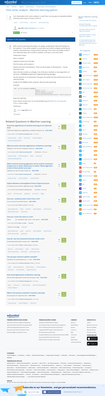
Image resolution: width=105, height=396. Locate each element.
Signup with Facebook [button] (53, 392)
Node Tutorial (84, 370)
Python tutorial (54, 367)
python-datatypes (37, 209)
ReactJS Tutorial (66, 372)
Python (20, 205)
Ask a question (77, 2)
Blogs (84, 2)
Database (85, 134)
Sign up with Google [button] (33, 392)
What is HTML (42, 363)
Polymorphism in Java (35, 365)
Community (74, 335)
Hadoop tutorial (61, 370)
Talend (84, 188)
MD (31, 152)
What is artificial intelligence (73, 370)
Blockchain (85, 142)
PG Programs (21, 355)
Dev (31, 189)
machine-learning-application (14, 140)
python (15, 22)
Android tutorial (77, 365)
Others (84, 180)
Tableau (84, 113)
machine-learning (24, 22)
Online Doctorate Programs (38, 355)
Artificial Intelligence (11, 355)
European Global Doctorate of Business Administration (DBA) (53, 335)
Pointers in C (59, 365)
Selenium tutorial (11, 363)
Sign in (80, 392)
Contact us (73, 330)
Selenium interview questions (23, 363)
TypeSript (85, 192)
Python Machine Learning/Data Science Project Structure (28, 183)
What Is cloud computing (39, 370)
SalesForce (85, 100)
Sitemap (73, 337)
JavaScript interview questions (75, 363)
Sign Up (96, 2)
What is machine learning (65, 367)
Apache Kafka (86, 197)
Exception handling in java (13, 372)
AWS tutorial (29, 370)
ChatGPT (84, 71)
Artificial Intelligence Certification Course (17, 332)
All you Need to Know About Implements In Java (37, 376)
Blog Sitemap (74, 339)
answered (19, 110)
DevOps (28, 355)
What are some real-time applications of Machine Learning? (29, 146)
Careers (89, 322)
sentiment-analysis (34, 178)
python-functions (47, 209)
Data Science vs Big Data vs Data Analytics (81, 372)
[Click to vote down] (7, 18)
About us (73, 322)
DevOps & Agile (86, 63)
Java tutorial (34, 363)
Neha (25, 223)
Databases (9, 357)
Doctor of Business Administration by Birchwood (51, 327)
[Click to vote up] (7, 16)
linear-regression (20, 269)
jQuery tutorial (10, 367)
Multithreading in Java (56, 372)
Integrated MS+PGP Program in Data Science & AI (51, 330)
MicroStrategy (86, 171)
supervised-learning (31, 269)
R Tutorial (28, 374)
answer (17, 32)
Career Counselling (87, 205)
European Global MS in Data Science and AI (49, 337)
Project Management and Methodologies (86, 355)
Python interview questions (43, 372)
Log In (90, 2)
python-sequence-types (13, 211)
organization (27, 193)
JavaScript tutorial (87, 365)
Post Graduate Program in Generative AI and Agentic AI (52, 325)
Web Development (87, 117)
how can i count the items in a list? (20, 217)
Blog (72, 332)
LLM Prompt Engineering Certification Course (18, 327)
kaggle (42, 193)
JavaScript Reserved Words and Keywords (50, 374)
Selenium (85, 105)
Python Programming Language (28, 372)
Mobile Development (88, 176)
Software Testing (87, 109)
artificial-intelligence (37, 138)
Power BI (84, 59)
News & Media (74, 325)
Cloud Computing (87, 84)
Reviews (73, 327)
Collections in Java (94, 370)
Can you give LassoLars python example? (22, 257)
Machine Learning (29, 28)
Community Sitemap (76, 342)
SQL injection (88, 367)
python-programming (43, 22)
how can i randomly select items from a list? (23, 199)
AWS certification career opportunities (15, 370)
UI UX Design (85, 121)
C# (83, 151)
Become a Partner (91, 330)
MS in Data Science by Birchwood (47, 332)
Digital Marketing (87, 146)
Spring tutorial (87, 363)
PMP (83, 92)
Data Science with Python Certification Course (18, 330)
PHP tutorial (63, 363)
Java (83, 125)
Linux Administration (88, 167)
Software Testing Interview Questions (15, 374)
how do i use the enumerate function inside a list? (26, 239)
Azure (84, 130)
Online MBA (64, 355)
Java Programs (35, 374)
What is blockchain (51, 370)
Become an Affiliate (91, 327)
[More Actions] (72, 32)
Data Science (85, 67)
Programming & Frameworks (53, 355)
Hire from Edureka (91, 332)
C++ (83, 155)
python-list (28, 209)
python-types (24, 211)
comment (24, 32)
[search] (22, 2)
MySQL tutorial (31, 367)
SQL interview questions (21, 367)
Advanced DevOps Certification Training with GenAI (19, 325)
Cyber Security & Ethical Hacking (88, 75)
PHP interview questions (12, 365)
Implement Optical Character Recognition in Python (16, 376)
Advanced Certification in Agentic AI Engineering (18, 322)
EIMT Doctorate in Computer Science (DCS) (49, 339)
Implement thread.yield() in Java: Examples (71, 374)
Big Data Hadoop (87, 138)
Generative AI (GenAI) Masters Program (48, 322)
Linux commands (67, 365)
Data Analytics (86, 79)
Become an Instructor (92, 325)
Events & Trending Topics (88, 209)
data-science (33, 22)
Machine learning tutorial (43, 367)
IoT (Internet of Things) (88, 159)
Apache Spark (86, 201)
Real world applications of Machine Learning (23, 275)
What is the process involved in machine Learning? (26, 293)
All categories (85, 50)
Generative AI (86, 54)
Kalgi (18, 227)
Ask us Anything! (86, 213)
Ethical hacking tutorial (78, 367)
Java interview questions (53, 363)
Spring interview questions (48, 365)
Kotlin (84, 163)
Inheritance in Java (24, 365)
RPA (83, 184)
